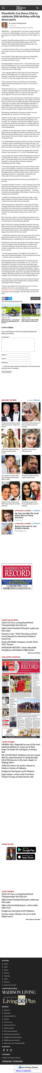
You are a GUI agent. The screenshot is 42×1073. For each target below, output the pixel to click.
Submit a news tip (9, 1025)
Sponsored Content (10, 985)
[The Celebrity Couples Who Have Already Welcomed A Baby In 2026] (11, 464)
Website (4, 362)
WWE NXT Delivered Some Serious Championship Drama (10, 451)
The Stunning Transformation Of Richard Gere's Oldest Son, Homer (11, 424)
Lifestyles (7, 976)
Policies (6, 1019)
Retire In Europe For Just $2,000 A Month (26, 528)
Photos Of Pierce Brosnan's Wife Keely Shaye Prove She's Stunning (11, 503)
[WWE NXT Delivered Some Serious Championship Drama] (11, 438)
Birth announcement (10, 1031)
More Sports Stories (33, 919)
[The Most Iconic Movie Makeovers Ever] (31, 438)
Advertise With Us (10, 1016)
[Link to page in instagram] (11, 1050)
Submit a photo (9, 1028)
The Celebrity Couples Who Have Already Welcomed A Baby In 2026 (10, 477)
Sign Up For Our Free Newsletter (14, 1043)
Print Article (35, 298)
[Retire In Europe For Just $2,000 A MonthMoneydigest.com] (7, 529)
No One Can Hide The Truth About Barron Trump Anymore (27, 516)
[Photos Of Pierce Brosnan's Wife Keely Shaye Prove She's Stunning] (11, 490)
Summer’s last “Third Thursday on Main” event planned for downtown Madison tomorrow (20, 636)
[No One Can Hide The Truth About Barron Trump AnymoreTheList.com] (7, 516)
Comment (5, 337)
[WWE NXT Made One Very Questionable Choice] (31, 464)
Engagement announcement (13, 1037)
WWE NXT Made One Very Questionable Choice (30, 476)
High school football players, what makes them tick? (20, 906)
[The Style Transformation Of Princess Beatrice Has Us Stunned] (31, 411)
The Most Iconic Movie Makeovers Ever (29, 450)
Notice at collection (23, 1071)
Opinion (6, 973)
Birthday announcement (11, 1034)
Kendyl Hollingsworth (19, 23)
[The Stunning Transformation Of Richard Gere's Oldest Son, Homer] (11, 411)
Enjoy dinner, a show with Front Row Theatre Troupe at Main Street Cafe (18, 775)
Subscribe (7, 1013)
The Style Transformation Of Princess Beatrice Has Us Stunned (31, 424)
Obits (6, 979)
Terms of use (8, 1022)
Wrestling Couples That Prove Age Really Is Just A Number (30, 503)
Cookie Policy (18, 1061)
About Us (7, 1010)
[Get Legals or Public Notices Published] (17, 589)
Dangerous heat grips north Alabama (18, 771)
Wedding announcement (12, 1040)
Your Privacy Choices (29, 1067)
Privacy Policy (8, 1061)
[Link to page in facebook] (7, 298)
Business (7, 982)
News (6, 967)
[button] (37, 8)
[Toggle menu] (3, 7)
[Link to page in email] (3, 298)
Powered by (30, 510)
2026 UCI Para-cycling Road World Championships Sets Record (11, 321)
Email (4, 358)
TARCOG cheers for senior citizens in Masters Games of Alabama (18, 766)
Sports (6, 970)
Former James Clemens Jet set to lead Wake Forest (19, 915)
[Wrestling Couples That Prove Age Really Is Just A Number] (31, 490)
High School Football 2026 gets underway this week (30, 320)
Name (4, 355)
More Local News (34, 653)
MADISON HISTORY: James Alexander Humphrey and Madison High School (19, 648)
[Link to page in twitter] (10, 298)
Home (6, 964)
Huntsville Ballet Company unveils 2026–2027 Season (20, 643)
